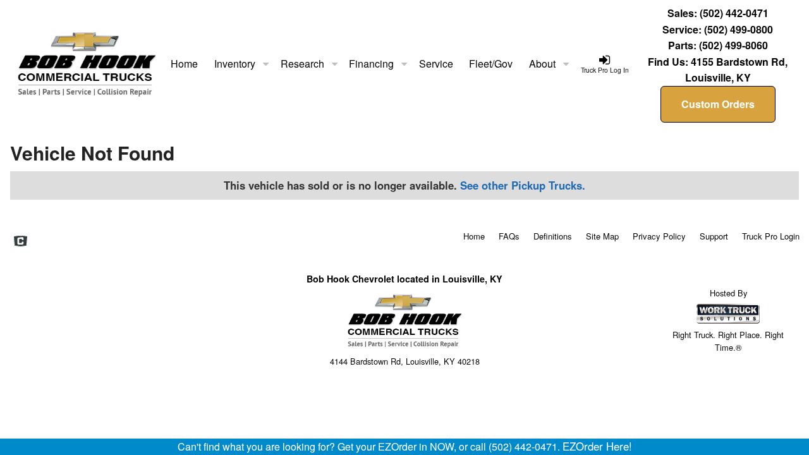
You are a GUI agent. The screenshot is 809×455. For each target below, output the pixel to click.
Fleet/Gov (491, 63)
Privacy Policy (659, 236)
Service (436, 63)
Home (184, 63)
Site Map (602, 236)
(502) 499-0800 (738, 29)
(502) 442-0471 (734, 13)
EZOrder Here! (597, 446)
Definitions (552, 236)
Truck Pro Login (771, 236)
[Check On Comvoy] (20, 242)
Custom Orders (718, 104)
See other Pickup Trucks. (522, 185)
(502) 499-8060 (733, 45)
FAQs (509, 236)
